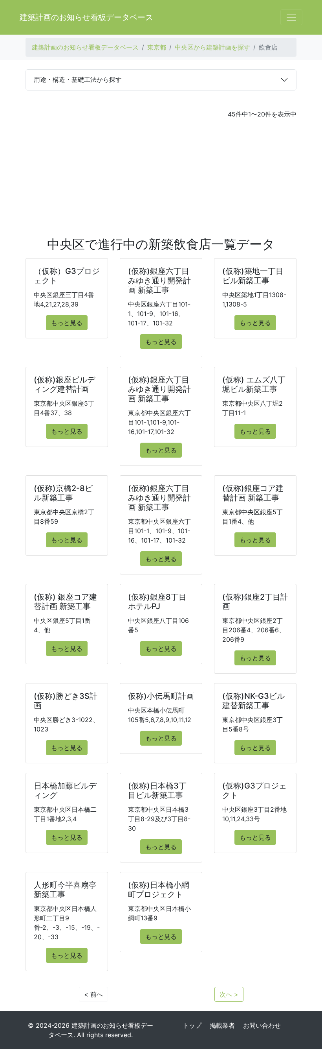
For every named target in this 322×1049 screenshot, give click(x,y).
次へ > (229, 994)
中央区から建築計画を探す (212, 47)
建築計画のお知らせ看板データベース (86, 17)
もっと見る (66, 323)
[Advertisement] (161, 178)
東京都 (156, 47)
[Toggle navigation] (291, 17)
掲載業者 (222, 1025)
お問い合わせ (262, 1025)
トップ (192, 1025)
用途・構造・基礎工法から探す (78, 79)
